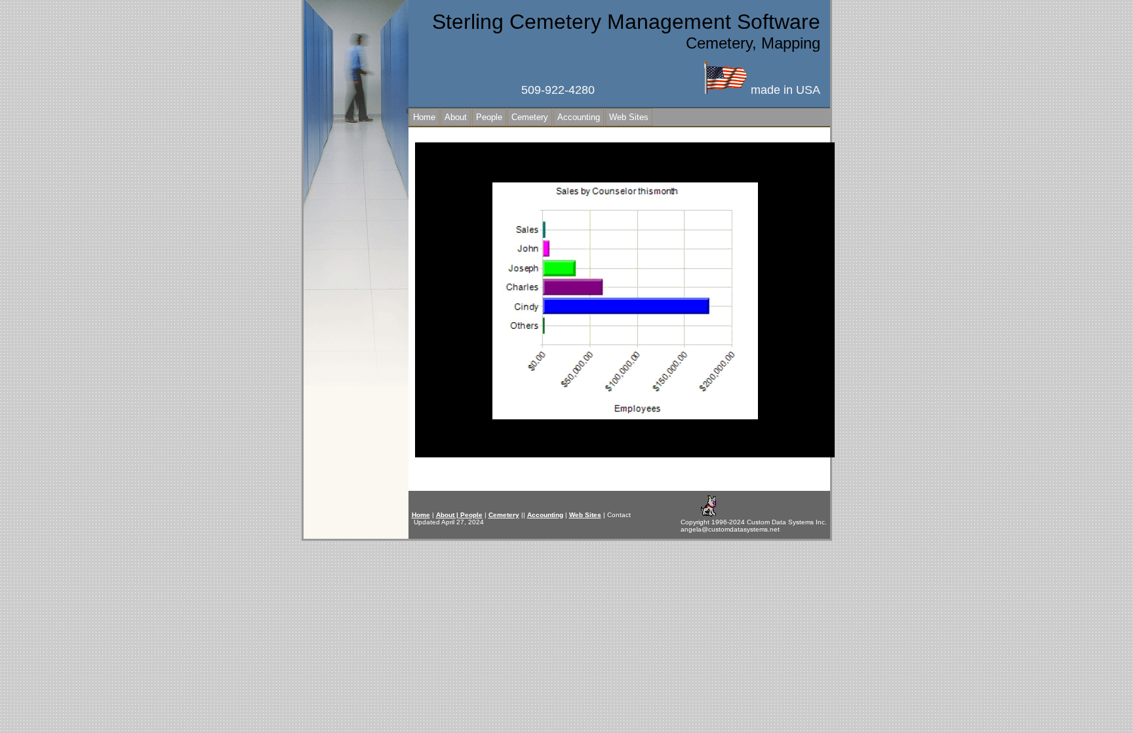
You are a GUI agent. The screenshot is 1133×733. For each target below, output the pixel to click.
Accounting (578, 117)
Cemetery (529, 117)
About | (448, 514)
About (456, 117)
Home (424, 117)
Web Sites (628, 117)
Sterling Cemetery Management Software (626, 21)
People (489, 117)
